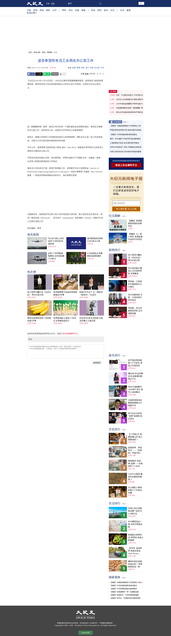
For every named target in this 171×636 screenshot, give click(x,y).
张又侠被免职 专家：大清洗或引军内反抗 (135, 297)
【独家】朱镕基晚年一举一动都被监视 (124, 592)
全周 (91, 68)
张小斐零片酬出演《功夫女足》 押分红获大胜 (39, 293)
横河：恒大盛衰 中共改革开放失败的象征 (125, 139)
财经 (99, 10)
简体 (53, 3)
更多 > (125, 122)
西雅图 (49, 52)
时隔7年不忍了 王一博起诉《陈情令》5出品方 (91, 293)
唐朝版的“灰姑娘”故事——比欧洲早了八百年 (135, 463)
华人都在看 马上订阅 (126, 209)
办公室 (97, 68)
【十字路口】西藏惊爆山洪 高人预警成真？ (135, 437)
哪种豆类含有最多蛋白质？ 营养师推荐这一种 (135, 564)
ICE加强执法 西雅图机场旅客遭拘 (95, 254)
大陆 (29, 10)
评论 (71, 10)
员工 (87, 68)
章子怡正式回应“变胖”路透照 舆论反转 (135, 416)
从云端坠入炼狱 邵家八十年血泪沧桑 (135, 490)
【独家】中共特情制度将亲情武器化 (123, 134)
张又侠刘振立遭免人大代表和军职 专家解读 (135, 271)
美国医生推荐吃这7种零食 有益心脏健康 (135, 537)
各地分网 (31, 12)
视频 (83, 10)
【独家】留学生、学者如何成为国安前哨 (125, 598)
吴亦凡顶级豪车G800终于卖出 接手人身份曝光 (135, 389)
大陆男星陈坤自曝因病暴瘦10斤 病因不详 (135, 403)
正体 (48, 3)
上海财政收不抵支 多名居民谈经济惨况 (124, 143)
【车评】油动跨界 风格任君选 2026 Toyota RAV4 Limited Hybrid (135, 551)
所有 (83, 68)
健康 (128, 10)
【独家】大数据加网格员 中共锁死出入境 (125, 126)
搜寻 (100, 3)
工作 (102, 68)
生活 (122, 10)
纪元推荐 (117, 122)
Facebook (31, 74)
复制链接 (55, 74)
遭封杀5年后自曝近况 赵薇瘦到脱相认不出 (135, 376)
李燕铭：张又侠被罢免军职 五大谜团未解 (135, 311)
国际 (48, 10)
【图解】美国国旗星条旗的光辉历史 (135, 223)
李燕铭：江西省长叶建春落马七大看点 (135, 284)
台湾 (54, 10)
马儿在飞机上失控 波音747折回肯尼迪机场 (56, 241)
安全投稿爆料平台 (70, 334)
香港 (42, 10)
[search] (84, 3)
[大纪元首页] (35, 3)
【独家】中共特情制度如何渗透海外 (123, 589)
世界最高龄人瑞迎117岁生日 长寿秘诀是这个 (64, 319)
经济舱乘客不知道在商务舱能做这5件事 (65, 293)
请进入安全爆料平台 (126, 165)
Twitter (39, 74)
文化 (112, 10)
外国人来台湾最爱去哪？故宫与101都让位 (135, 511)
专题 (77, 10)
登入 (141, 3)
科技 (93, 10)
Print (62, 74)
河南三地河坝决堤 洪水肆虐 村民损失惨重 (125, 152)
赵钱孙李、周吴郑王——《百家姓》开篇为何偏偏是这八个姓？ (135, 450)
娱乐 (106, 10)
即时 (64, 10)
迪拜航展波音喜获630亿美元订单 (95, 239)
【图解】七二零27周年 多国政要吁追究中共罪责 (135, 236)
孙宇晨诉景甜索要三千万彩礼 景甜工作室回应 (135, 363)
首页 (30, 52)
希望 (78, 68)
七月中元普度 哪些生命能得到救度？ (135, 477)
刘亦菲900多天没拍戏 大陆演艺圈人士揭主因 (91, 319)
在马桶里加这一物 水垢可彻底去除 (135, 524)
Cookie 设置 (85, 633)
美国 (35, 10)
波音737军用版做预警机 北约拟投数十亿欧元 (56, 256)
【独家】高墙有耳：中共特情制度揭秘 (124, 595)
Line (47, 74)
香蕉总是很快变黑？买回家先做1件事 (39, 319)
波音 (74, 68)
